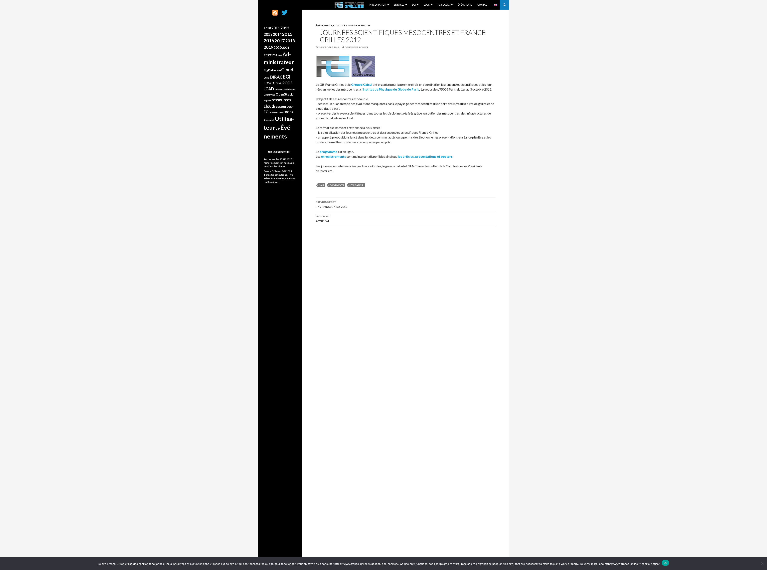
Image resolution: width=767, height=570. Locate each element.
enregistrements (333, 156)
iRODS (287, 83)
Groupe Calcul (361, 84)
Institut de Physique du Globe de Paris (391, 89)
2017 (279, 40)
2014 (277, 34)
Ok (665, 562)
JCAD (269, 88)
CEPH (278, 70)
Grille (277, 83)
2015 (287, 34)
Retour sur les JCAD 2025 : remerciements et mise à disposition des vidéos (279, 163)
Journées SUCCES (359, 25)
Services (399, 4)
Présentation (378, 4)
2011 (275, 28)
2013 (268, 34)
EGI (414, 4)
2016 (269, 40)
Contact (483, 4)
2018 (290, 40)
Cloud (287, 69)
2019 (268, 47)
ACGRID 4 (323, 219)
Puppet (267, 100)
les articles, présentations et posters (425, 156)
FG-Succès (444, 4)
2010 (267, 28)
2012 (321, 185)
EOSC (427, 4)
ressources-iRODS (281, 112)
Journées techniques (284, 89)
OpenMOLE (269, 94)
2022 (267, 55)
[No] (762, 563)
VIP (277, 128)
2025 (279, 55)
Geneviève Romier (356, 47)
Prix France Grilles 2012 (331, 204)
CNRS (266, 77)
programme (328, 151)
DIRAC (276, 77)
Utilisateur (357, 185)
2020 (278, 47)
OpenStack (284, 94)
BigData (269, 70)
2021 (285, 47)
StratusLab (269, 120)
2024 (274, 55)
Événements (465, 4)
